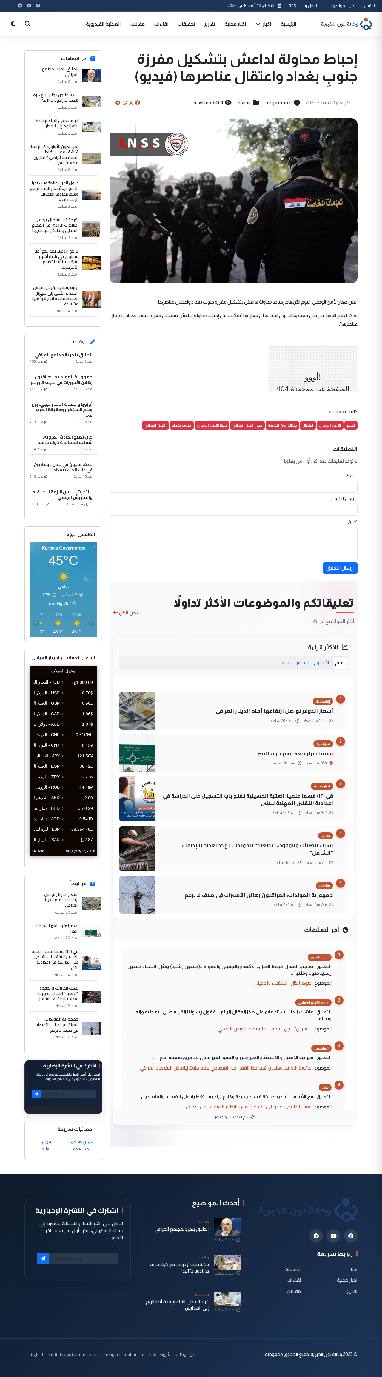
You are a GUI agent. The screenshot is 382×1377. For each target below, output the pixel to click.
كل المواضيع (342, 5)
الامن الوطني (330, 425)
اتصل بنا (310, 5)
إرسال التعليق (340, 567)
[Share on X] (131, 102)
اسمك (352, 475)
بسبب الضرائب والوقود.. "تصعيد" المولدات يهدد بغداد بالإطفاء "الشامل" (257, 849)
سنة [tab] (286, 662)
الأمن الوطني (155, 425)
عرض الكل (129, 612)
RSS (292, 5)
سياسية (245, 102)
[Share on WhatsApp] (125, 102)
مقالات (137, 23)
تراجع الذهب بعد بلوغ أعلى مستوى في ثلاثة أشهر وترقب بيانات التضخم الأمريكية (55, 259)
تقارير (210, 23)
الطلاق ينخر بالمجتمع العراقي (60, 71)
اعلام (351, 425)
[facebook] (351, 1236)
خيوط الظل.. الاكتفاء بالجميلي (283, 982)
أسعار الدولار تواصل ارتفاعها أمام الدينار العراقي (274, 711)
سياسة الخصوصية (120, 1354)
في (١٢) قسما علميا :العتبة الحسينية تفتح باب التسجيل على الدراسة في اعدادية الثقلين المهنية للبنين (248, 799)
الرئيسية (368, 5)
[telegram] (316, 1236)
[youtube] (333, 1236)
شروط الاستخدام (156, 1354)
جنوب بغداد (181, 425)
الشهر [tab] (302, 662)
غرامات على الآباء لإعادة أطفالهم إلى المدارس (57, 123)
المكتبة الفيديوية (103, 23)
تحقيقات (186, 23)
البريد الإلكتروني (344, 498)
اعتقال (307, 425)
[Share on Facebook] (137, 102)
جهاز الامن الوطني (247, 425)
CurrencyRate (83, 859)
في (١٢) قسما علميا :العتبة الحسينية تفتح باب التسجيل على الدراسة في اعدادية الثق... (55, 959)
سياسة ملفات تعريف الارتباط (74, 1354)
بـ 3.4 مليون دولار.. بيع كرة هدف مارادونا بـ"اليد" (55, 97)
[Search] (27, 24)
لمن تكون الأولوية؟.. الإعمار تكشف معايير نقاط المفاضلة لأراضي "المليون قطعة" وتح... (54, 155)
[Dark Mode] (13, 24)
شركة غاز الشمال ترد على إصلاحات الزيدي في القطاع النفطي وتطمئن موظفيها (55, 225)
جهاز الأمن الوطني (212, 425)
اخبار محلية (235, 23)
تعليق (353, 521)
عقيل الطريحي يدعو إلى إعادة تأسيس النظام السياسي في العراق (249, 1106)
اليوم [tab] (339, 662)
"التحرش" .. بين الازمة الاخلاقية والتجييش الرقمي (265, 1028)
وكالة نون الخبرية (282, 425)
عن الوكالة (185, 1354)
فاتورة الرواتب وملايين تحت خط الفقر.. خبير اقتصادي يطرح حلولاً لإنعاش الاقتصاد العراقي (226, 1067)
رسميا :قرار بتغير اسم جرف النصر (295, 753)
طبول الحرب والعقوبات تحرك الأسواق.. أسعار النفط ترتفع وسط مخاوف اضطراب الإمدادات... (54, 191)
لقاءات (161, 23)
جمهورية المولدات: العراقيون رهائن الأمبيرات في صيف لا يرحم (259, 895)
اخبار (266, 23)
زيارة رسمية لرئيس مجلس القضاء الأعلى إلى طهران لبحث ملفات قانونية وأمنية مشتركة (54, 296)
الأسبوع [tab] (322, 662)
